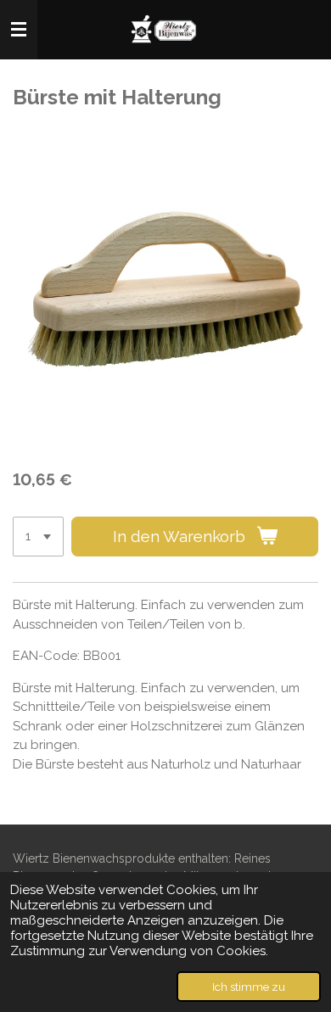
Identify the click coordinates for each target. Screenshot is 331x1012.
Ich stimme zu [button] (248, 986)
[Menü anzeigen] (18, 29)
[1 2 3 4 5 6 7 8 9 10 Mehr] (38, 536)
